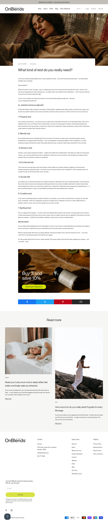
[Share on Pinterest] (63, 302)
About (45, 9)
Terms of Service (98, 454)
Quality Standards (77, 454)
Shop (39, 9)
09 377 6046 (41, 456)
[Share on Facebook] (27, 302)
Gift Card (74, 470)
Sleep (7, 377)
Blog (56, 9)
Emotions (33, 64)
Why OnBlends (65, 9)
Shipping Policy (97, 447)
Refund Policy (97, 450)
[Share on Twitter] (45, 302)
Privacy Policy (97, 444)
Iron (56, 402)
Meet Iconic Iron (76, 450)
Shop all (74, 444)
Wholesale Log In (77, 473)
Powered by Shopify (19, 517)
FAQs (51, 9)
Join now (20, 495)
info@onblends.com (43, 453)
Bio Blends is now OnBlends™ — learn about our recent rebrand (54, 2)
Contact (39, 444)
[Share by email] (81, 302)
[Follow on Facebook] (6, 510)
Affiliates (74, 460)
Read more (8, 399)
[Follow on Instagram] (12, 510)
